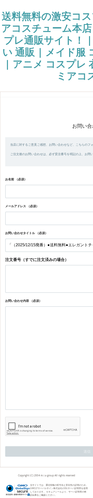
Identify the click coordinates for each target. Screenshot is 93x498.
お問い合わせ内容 (17, 301)
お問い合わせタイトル (20, 233)
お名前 (9, 179)
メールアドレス (15, 206)
